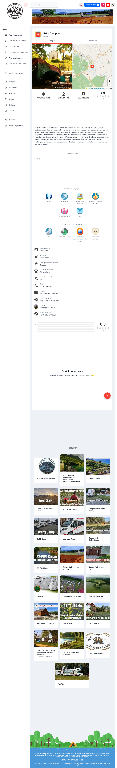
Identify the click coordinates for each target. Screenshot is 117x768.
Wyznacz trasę (43, 98)
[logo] (15, 11)
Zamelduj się (63, 98)
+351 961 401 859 (46, 286)
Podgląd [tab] (52, 41)
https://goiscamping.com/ (49, 300)
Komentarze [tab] (92, 41)
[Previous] (35, 66)
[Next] (68, 66)
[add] (107, 395)
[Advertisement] (72, 111)
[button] (15, 93)
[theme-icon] (7, 35)
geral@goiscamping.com (49, 293)
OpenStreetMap (99, 88)
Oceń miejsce (83, 98)
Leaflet (89, 88)
